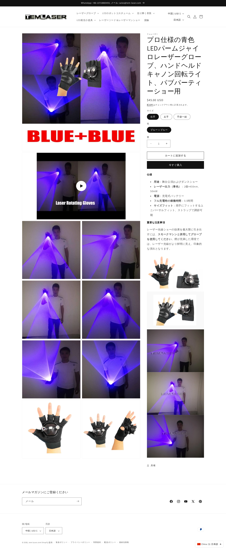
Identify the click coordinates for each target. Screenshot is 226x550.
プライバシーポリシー (80, 542)
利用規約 (97, 542)
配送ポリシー (110, 542)
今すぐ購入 (175, 164)
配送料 (150, 105)
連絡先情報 (124, 542)
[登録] (77, 501)
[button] (87, 13)
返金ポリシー (61, 542)
